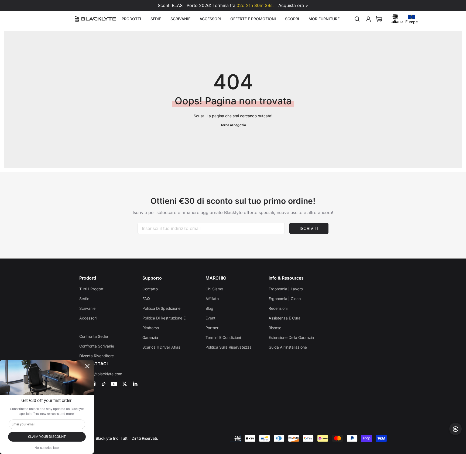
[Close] (87, 366)
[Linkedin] (135, 384)
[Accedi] (368, 19)
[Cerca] (357, 18)
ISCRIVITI (309, 228)
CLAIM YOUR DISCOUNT (47, 437)
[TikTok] (103, 384)
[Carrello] (379, 19)
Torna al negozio (233, 125)
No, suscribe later (47, 448)
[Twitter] (124, 384)
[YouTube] (114, 384)
